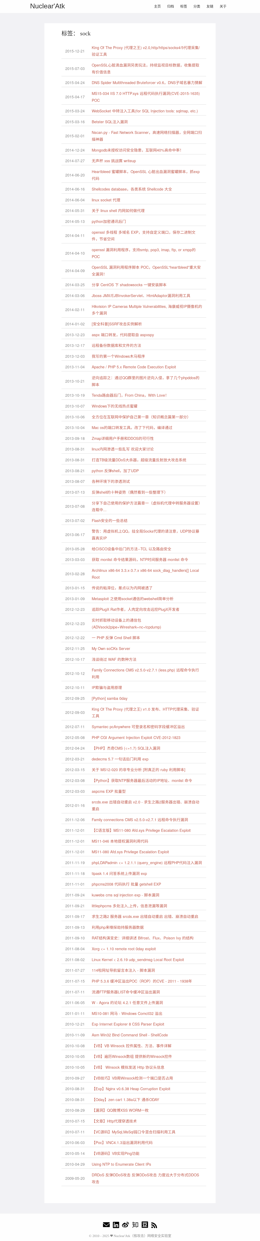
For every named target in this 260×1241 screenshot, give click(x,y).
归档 (170, 6)
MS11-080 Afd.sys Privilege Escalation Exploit (130, 851)
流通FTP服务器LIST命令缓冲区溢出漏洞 (126, 992)
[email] (106, 1225)
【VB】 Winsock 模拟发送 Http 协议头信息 (128, 1067)
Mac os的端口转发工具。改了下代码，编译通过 (132, 427)
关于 (223, 6)
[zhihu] (135, 1225)
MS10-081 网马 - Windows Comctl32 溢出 (127, 1013)
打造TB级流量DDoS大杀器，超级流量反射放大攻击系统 (139, 459)
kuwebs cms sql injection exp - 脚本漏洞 (125, 895)
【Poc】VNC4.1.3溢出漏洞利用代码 (122, 1142)
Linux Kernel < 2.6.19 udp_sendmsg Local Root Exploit (138, 959)
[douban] (144, 1225)
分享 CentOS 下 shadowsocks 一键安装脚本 (129, 284)
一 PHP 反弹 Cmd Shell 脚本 (116, 637)
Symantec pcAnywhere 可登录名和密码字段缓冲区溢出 (138, 726)
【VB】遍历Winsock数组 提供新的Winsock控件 (132, 1056)
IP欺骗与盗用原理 (107, 687)
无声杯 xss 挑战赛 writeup (114, 160)
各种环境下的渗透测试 (111, 481)
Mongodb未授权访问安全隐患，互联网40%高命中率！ (137, 150)
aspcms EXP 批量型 (109, 791)
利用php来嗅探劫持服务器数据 (118, 927)
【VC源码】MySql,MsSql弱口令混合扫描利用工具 (133, 1132)
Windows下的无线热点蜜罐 (114, 406)
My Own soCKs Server (111, 648)
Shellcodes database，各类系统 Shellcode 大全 (132, 189)
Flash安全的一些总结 (110, 520)
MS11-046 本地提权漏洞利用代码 (120, 841)
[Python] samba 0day (110, 698)
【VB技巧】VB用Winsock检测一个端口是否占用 (132, 1078)
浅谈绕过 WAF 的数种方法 (114, 659)
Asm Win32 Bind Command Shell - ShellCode (130, 1035)
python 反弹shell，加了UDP (115, 470)
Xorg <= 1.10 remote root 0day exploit (124, 948)
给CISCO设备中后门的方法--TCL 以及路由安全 (131, 548)
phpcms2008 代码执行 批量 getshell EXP (126, 884)
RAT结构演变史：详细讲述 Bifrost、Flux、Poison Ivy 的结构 (143, 938)
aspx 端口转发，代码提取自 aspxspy (123, 334)
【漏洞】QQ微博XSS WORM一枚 (120, 1110)
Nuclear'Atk (47, 6)
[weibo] (125, 1225)
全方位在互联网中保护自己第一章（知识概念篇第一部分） (141, 416)
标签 (183, 6)
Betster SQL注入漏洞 (110, 121)
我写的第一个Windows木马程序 (118, 356)
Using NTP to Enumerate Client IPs (121, 1164)
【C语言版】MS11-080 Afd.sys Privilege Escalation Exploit (141, 830)
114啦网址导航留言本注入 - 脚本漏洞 (123, 970)
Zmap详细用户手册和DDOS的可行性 (123, 438)
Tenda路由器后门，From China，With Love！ (130, 395)
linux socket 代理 (106, 200)
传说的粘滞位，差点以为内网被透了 (122, 587)
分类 (196, 6)
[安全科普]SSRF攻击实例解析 (117, 324)
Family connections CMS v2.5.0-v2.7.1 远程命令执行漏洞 (140, 819)
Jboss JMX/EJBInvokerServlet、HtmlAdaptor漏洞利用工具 (141, 295)
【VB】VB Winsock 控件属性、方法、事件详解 (131, 1045)
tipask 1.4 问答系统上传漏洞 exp (119, 873)
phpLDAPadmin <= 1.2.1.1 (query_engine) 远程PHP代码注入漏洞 (147, 862)
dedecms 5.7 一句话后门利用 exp (120, 759)
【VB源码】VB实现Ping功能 (116, 1153)
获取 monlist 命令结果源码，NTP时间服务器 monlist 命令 (140, 559)
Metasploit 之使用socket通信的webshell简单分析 (133, 598)
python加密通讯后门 (109, 221)
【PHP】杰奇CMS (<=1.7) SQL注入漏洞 (126, 748)
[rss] (154, 1225)
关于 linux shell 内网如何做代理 (118, 210)
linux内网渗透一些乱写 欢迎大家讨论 (123, 449)
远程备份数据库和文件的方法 (116, 345)
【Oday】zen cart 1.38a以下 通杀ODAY (125, 1099)
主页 (157, 6)
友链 (210, 6)
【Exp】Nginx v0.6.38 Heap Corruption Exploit (131, 1088)
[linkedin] (116, 1225)
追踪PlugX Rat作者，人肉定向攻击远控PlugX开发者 (135, 609)
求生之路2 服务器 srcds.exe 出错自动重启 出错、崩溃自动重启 (145, 916)
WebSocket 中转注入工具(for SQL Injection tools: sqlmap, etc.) (145, 111)
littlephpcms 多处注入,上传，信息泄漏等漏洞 (129, 905)
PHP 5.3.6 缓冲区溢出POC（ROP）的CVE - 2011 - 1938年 (142, 981)
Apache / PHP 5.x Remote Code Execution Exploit (134, 366)
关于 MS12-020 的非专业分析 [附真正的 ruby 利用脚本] (138, 769)
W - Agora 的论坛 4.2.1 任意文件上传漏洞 (127, 1002)
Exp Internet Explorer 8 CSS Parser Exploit (128, 1024)
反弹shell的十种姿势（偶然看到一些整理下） (130, 492)
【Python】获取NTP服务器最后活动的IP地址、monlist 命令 (142, 780)
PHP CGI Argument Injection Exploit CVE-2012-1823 (136, 737)
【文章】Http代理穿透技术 (114, 1121)
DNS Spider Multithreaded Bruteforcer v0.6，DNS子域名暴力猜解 (147, 82)
